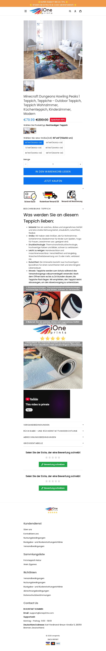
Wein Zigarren (30, 564)
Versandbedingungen (34, 546)
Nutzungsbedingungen (34, 537)
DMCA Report (53, 639)
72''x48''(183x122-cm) (33, 148)
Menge (27, 159)
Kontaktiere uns (31, 533)
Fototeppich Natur (32, 560)
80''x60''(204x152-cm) (54, 148)
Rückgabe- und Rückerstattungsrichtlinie (43, 542)
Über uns (28, 529)
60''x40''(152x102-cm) (63, 138)
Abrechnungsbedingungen (36, 590)
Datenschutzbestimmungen (37, 595)
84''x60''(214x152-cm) (33, 153)
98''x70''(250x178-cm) (54, 153)
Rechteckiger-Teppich (57, 125)
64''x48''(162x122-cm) (54, 142)
